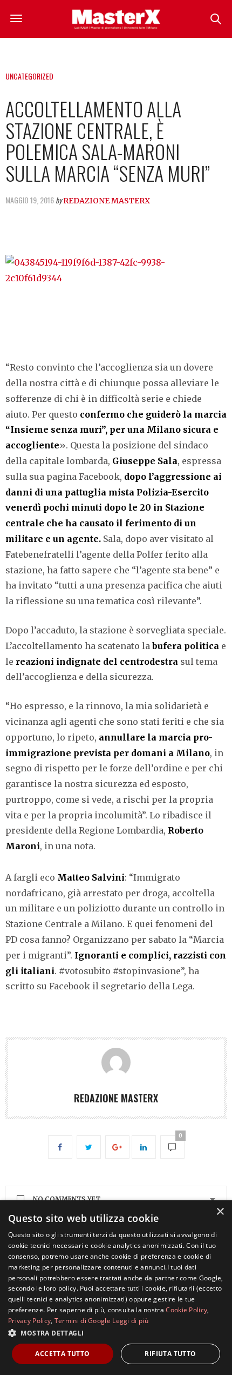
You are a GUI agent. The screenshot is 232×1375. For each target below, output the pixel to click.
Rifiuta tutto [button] (170, 1353)
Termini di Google (82, 1320)
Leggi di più (130, 1320)
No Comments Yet (66, 1199)
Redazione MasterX (106, 201)
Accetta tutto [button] (62, 1353)
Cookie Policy (186, 1309)
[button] (116, 1332)
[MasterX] (116, 19)
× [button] (220, 1212)
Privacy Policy (29, 1320)
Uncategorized (29, 76)
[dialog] (116, 1287)
